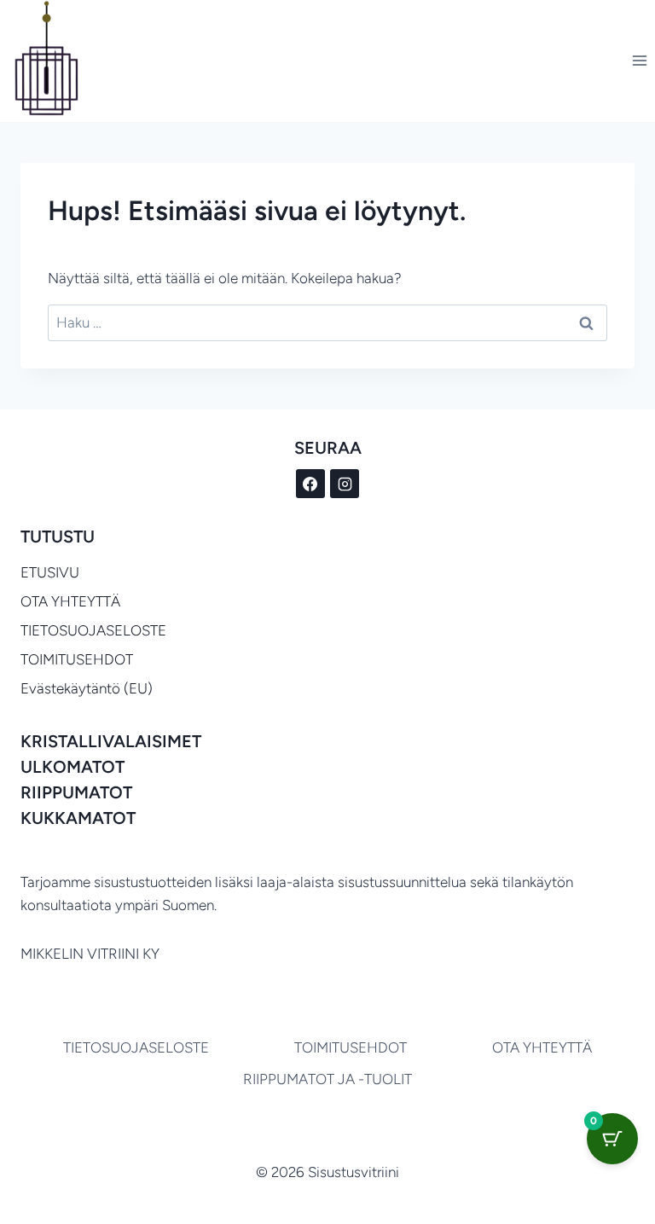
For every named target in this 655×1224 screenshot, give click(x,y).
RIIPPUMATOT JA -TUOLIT (327, 1079)
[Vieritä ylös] (552, 1163)
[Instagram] (344, 483)
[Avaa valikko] (639, 61)
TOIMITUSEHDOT (76, 659)
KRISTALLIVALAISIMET (110, 741)
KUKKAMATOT (78, 818)
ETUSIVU (49, 572)
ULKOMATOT (72, 767)
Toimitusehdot (350, 1047)
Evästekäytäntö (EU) (86, 688)
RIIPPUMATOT (76, 792)
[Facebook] (310, 483)
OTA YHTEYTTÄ (70, 601)
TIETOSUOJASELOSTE (93, 630)
